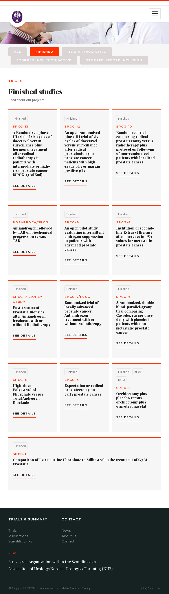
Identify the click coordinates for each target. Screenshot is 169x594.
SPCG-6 (123, 296)
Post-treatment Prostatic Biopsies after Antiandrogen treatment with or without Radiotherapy (31, 316)
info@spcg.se (150, 588)
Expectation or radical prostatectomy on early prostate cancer (83, 389)
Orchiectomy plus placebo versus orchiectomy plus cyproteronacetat (131, 400)
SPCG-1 (19, 454)
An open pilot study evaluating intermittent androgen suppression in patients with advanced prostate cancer (84, 239)
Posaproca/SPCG (30, 222)
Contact (68, 541)
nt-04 (137, 372)
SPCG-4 (71, 379)
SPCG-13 (20, 126)
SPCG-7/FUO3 (77, 296)
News (66, 531)
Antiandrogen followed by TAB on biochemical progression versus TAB (32, 234)
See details (24, 185)
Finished (44, 51)
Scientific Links (20, 541)
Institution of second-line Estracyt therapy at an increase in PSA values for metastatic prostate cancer (135, 236)
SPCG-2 (123, 388)
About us (69, 536)
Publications (18, 536)
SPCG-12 (72, 126)
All (17, 51)
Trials (12, 531)
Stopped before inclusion (114, 60)
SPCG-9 (71, 222)
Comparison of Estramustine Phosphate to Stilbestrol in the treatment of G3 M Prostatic (80, 461)
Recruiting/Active (87, 51)
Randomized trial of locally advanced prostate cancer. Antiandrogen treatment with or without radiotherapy (82, 313)
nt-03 (121, 380)
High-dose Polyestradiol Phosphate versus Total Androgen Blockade (28, 394)
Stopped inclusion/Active (43, 60)
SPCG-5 (20, 379)
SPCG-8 (123, 222)
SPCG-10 (124, 126)
